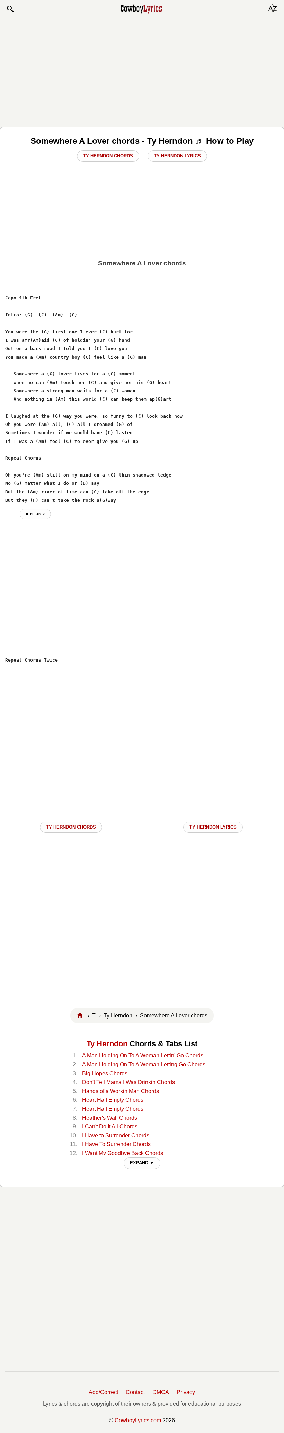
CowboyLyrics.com (138, 1420)
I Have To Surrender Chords (116, 1144)
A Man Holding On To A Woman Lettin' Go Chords (142, 1055)
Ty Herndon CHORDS (71, 827)
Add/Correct (103, 1392)
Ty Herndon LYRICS (213, 827)
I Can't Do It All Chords (109, 1126)
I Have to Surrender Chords (115, 1135)
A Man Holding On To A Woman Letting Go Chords (143, 1064)
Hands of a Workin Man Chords (120, 1091)
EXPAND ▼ (142, 1162)
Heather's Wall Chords (109, 1118)
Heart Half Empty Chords (112, 1100)
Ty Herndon (107, 1043)
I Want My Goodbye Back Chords (122, 1153)
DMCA (160, 1392)
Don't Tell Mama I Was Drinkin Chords (128, 1082)
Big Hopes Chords (104, 1073)
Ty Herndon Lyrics (177, 155)
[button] (10, 9)
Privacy (186, 1392)
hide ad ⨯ (35, 514)
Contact (135, 1392)
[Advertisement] (142, 70)
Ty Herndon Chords (108, 155)
